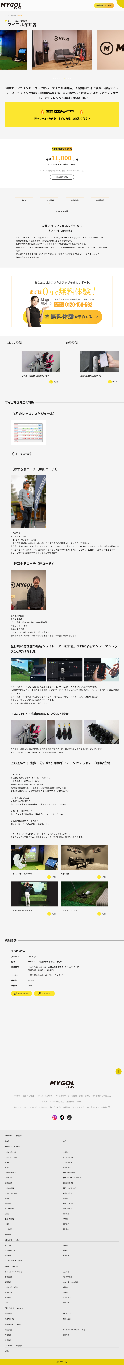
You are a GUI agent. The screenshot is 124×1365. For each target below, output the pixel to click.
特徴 (24, 200)
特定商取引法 (55, 1107)
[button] (53, 78)
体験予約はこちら (104, 5)
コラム (79, 1101)
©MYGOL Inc (62, 1362)
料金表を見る (62, 177)
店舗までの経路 (23, 993)
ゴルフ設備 (49, 200)
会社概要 (67, 1107)
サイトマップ (78, 1107)
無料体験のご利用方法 (102, 1095)
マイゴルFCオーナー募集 (96, 1107)
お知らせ (17, 1107)
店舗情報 (100, 200)
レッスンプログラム (44, 1095)
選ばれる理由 (28, 1095)
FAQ (25, 1107)
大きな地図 (46, 993)
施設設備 (75, 200)
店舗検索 (70, 1101)
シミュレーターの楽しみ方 (53, 1101)
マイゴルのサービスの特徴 (66, 1095)
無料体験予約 (84, 1095)
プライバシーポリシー (38, 1107)
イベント (16, 1095)
